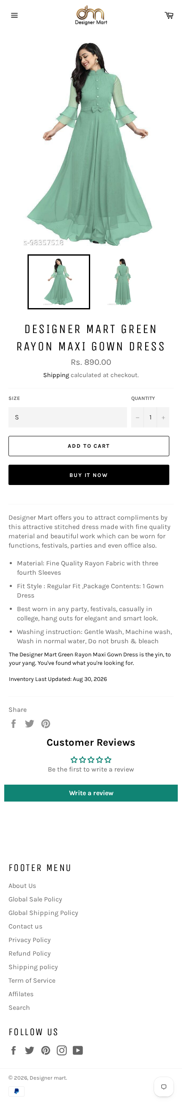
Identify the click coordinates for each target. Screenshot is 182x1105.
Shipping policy (33, 967)
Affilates (20, 994)
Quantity (143, 398)
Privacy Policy (29, 940)
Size (14, 398)
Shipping (56, 375)
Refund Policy (29, 953)
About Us (22, 886)
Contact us (25, 926)
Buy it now (89, 475)
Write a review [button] (91, 793)
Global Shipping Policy (43, 913)
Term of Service (31, 980)
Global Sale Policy (35, 899)
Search (19, 1007)
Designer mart (48, 1078)
